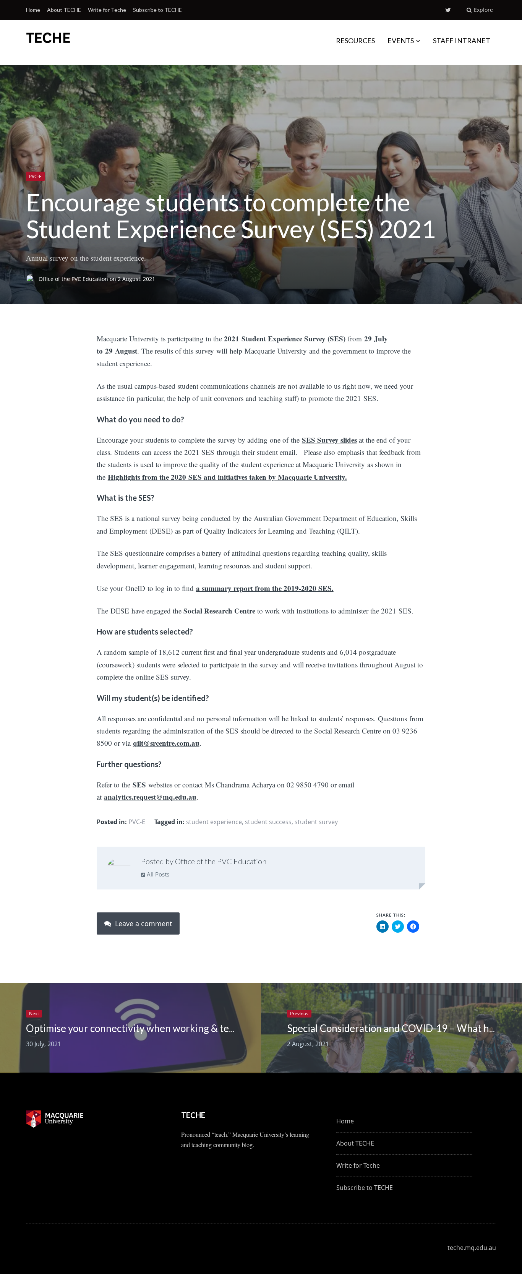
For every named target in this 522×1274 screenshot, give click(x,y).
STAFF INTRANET (461, 40)
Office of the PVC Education (74, 278)
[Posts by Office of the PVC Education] (119, 870)
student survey (316, 822)
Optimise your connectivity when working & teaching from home (167, 1028)
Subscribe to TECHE (157, 9)
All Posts (157, 874)
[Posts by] (32, 278)
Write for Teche (107, 9)
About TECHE (64, 9)
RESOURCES (355, 40)
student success (268, 822)
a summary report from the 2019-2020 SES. (265, 588)
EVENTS (400, 40)
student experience (214, 822)
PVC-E (35, 176)
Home (33, 9)
